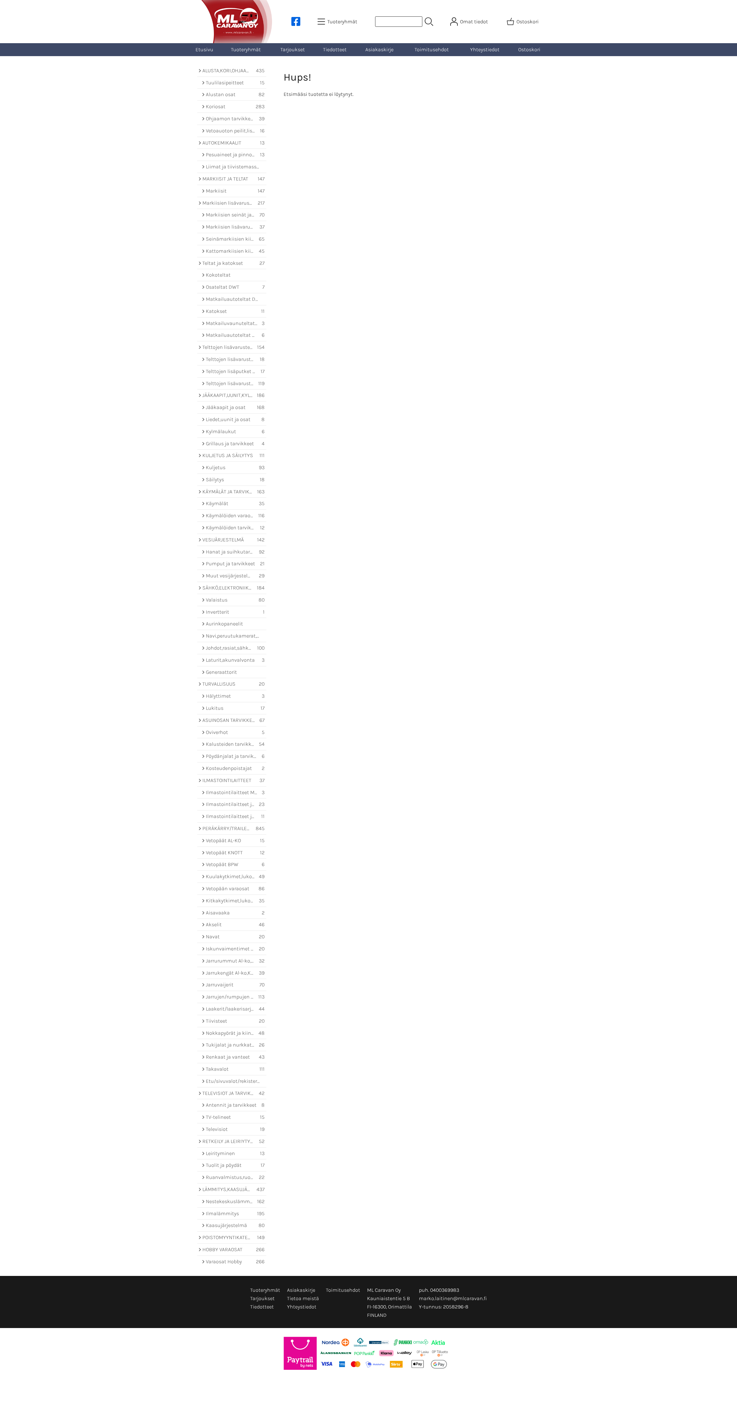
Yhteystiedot (484, 49)
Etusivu (204, 49)
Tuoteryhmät (246, 49)
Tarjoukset (292, 49)
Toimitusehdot (432, 49)
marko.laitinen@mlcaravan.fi (453, 1298)
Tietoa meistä (303, 1298)
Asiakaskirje (379, 49)
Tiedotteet (335, 49)
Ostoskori (529, 49)
